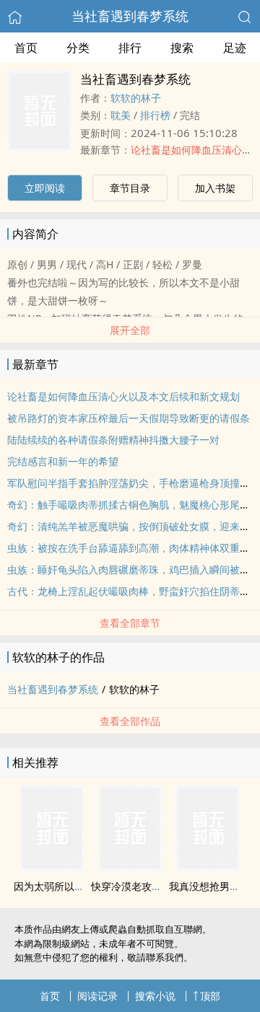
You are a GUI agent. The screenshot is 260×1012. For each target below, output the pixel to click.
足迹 (234, 48)
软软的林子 (135, 98)
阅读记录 (97, 996)
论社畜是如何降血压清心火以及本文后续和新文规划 (123, 396)
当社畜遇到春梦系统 (130, 16)
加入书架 (215, 188)
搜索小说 (155, 996)
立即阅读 (45, 188)
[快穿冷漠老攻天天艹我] (130, 867)
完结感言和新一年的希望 (62, 461)
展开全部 (130, 330)
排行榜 (155, 115)
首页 (26, 48)
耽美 (120, 115)
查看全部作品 (130, 721)
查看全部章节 (130, 623)
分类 (78, 48)
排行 (130, 48)
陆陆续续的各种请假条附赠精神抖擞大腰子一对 (113, 439)
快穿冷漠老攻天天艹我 (141, 886)
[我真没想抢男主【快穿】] (208, 867)
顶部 (210, 996)
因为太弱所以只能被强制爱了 (79, 886)
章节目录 (130, 188)
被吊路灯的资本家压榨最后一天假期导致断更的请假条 (128, 418)
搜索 (182, 48)
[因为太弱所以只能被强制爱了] (52, 867)
